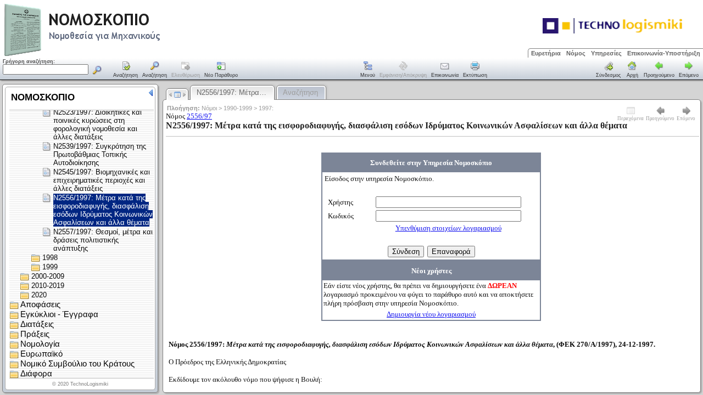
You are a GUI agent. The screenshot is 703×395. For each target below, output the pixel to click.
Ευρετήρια (546, 53)
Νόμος (575, 53)
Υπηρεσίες (606, 53)
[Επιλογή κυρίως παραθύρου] (126, 70)
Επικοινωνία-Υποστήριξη (663, 53)
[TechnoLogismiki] (125, 54)
